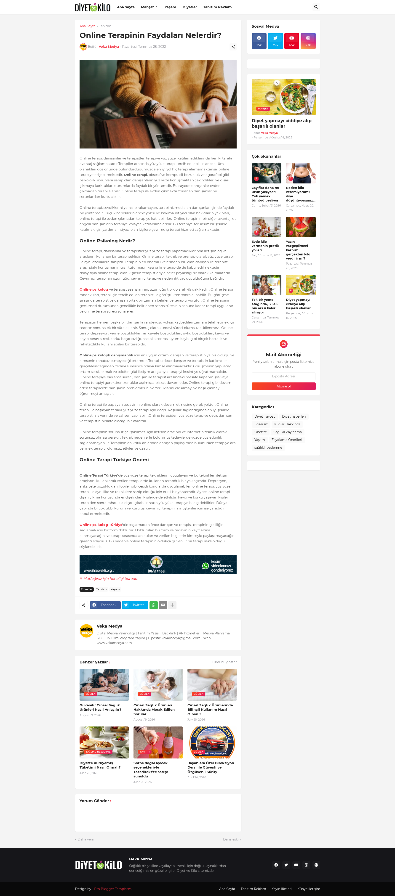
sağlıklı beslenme (268, 447)
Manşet (147, 7)
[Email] (163, 605)
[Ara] (316, 7)
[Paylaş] (233, 46)
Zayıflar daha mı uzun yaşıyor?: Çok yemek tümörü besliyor (265, 194)
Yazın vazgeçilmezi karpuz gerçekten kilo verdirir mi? (298, 250)
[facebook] (276, 865)
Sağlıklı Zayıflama (287, 432)
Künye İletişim (308, 889)
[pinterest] (316, 865)
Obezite (260, 432)
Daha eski (231, 839)
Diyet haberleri (294, 416)
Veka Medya (110, 626)
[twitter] (286, 865)
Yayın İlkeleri (282, 889)
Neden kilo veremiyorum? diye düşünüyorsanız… (300, 194)
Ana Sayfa (126, 7)
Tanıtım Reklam (217, 7)
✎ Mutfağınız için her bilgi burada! (109, 578)
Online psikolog (94, 289)
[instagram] (306, 865)
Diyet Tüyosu (264, 416)
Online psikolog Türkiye (101, 524)
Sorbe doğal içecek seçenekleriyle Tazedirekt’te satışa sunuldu (150, 770)
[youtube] (296, 865)
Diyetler (190, 7)
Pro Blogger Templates (112, 889)
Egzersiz (261, 424)
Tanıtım (105, 26)
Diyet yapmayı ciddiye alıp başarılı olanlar (282, 123)
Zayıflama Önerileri (287, 440)
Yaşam (170, 7)
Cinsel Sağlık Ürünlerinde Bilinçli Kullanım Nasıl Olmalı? (210, 709)
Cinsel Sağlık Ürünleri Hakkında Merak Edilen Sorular (154, 709)
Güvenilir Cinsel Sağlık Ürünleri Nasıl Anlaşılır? (100, 707)
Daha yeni (86, 839)
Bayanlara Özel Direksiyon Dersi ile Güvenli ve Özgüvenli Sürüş (210, 767)
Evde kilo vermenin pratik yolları (265, 246)
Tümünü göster (224, 662)
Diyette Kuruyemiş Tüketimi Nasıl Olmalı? (100, 765)
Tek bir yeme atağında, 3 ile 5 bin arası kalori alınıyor (265, 306)
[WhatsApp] (153, 605)
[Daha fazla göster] (172, 605)
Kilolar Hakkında (287, 424)
